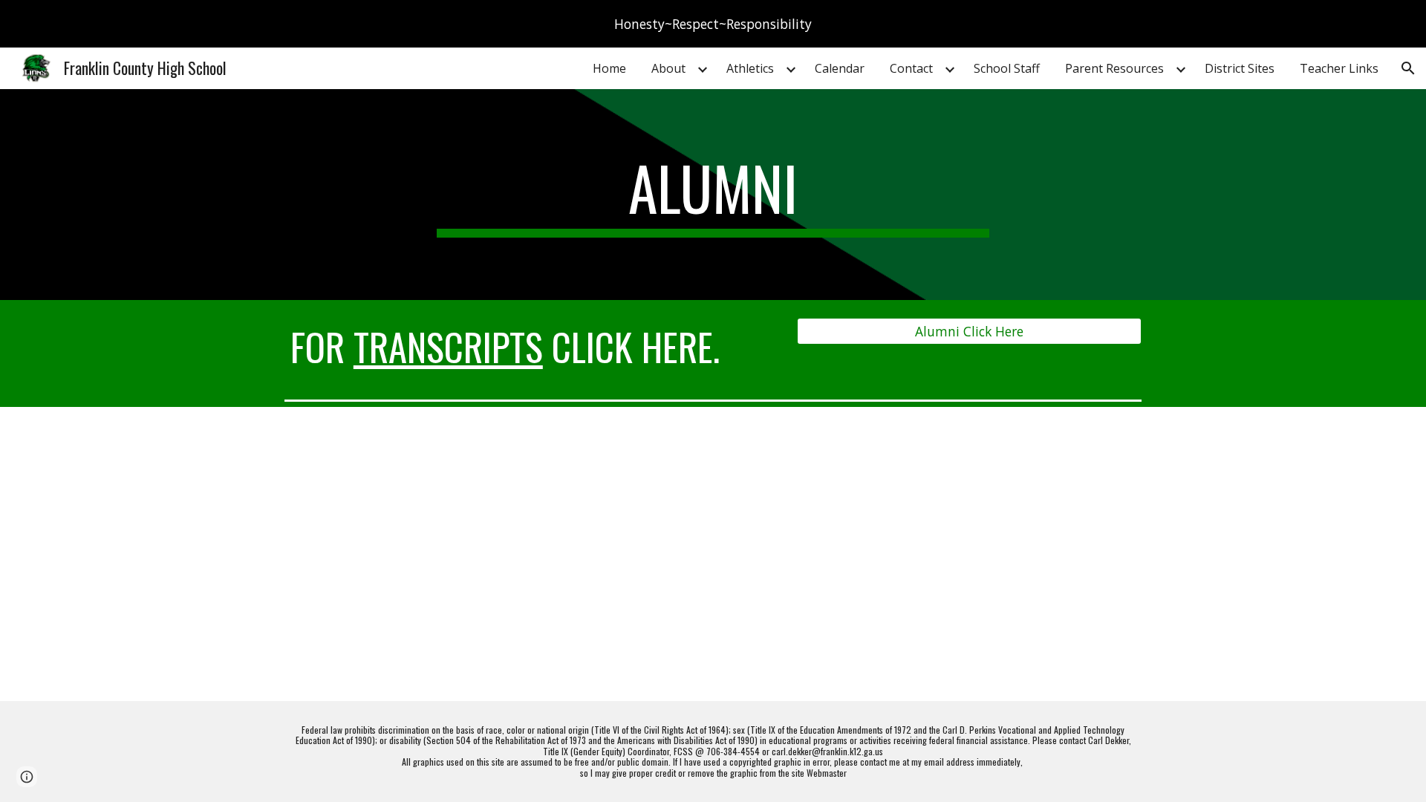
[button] (1408, 68)
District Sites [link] (1239, 68)
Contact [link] (911, 68)
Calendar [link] (840, 68)
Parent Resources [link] (1114, 68)
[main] (713, 195)
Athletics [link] (750, 68)
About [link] (668, 68)
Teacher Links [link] (1339, 68)
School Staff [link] (1007, 68)
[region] (713, 24)
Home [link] (609, 68)
